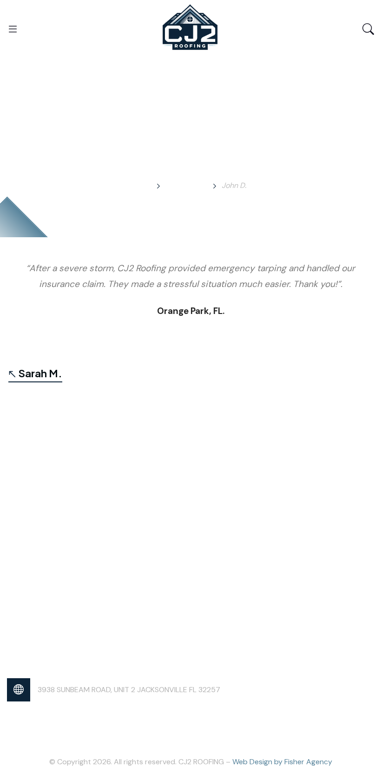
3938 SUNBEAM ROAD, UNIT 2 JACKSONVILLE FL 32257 (129, 689)
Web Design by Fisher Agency (282, 762)
